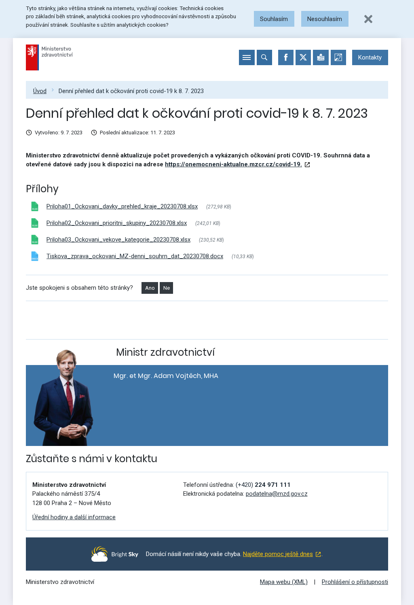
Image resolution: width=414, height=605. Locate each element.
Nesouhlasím (324, 19)
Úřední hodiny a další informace (74, 517)
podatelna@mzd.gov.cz (277, 493)
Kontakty (370, 57)
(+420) (263, 484)
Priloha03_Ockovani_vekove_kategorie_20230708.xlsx (118, 239)
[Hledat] (264, 57)
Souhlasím (274, 19)
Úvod (39, 91)
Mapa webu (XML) (284, 582)
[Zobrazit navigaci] (246, 57)
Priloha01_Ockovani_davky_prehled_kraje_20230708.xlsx (122, 206)
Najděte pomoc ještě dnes (278, 554)
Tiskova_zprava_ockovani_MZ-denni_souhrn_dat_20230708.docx (134, 256)
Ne (166, 288)
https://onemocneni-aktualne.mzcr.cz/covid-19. (233, 164)
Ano (150, 288)
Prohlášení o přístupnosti (355, 582)
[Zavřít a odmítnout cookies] (368, 19)
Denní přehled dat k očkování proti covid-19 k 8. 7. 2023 (131, 91)
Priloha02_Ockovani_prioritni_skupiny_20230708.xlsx (116, 223)
